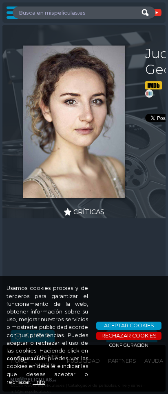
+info (39, 382)
